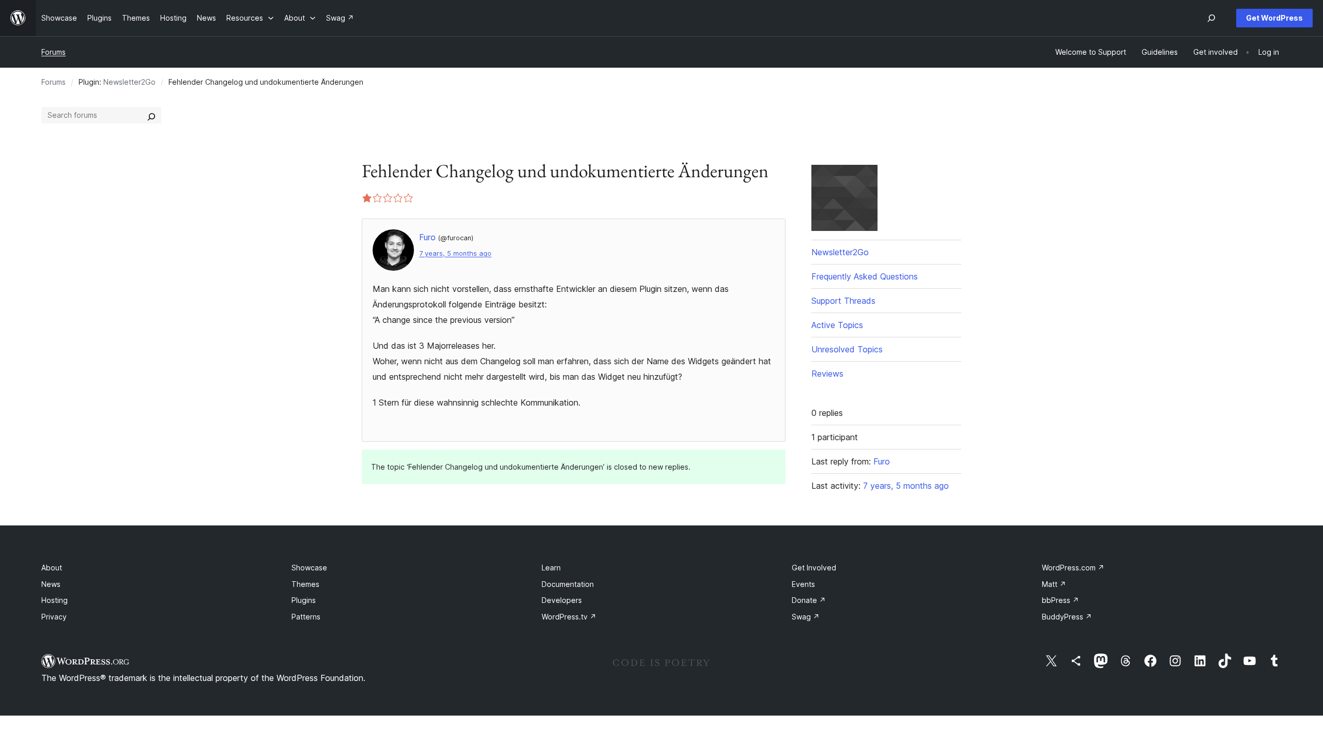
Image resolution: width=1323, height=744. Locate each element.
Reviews (827, 373)
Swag (806, 616)
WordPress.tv (569, 616)
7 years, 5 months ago (455, 253)
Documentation (568, 584)
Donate (809, 600)
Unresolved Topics (847, 349)
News (50, 584)
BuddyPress (1067, 616)
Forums (53, 52)
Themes (305, 584)
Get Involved (814, 567)
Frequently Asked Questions (864, 276)
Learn (551, 567)
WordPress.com (1073, 567)
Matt (1054, 584)
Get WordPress (1274, 17)
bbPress (1060, 600)
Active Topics (837, 325)
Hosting (54, 600)
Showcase (309, 567)
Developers (562, 600)
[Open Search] (1211, 18)
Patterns (305, 616)
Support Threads (843, 301)
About (51, 567)
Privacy (54, 616)
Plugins (303, 600)
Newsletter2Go (129, 82)
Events (803, 584)
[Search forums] (151, 115)
